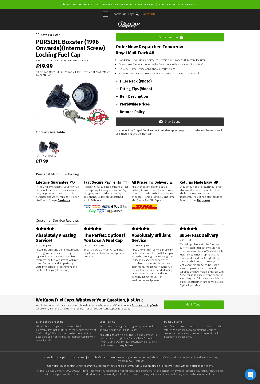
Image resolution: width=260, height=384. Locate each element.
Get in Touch (194, 304)
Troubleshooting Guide (145, 305)
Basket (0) (148, 14)
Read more (64, 200)
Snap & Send (172, 121)
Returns (177, 4)
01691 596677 (77, 357)
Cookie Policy (128, 330)
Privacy (190, 4)
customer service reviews (57, 220)
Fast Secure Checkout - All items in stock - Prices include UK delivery (109, 4)
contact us (72, 365)
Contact (164, 4)
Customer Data (111, 334)
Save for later (50, 34)
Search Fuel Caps (123, 14)
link (131, 345)
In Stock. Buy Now (167, 37)
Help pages (203, 200)
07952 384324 (141, 357)
